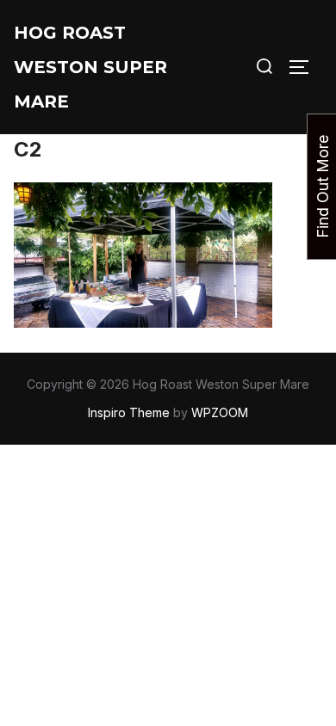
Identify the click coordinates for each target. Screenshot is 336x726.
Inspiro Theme (129, 412)
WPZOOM (219, 412)
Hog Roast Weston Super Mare (90, 67)
